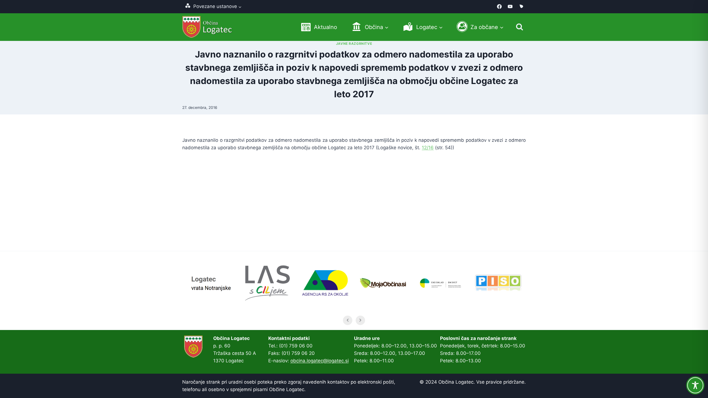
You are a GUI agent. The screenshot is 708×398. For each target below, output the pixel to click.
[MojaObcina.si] (521, 6)
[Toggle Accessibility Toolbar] (695, 385)
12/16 (428, 147)
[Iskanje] (519, 27)
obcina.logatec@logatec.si (319, 360)
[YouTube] (510, 6)
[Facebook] (499, 6)
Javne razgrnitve (354, 43)
